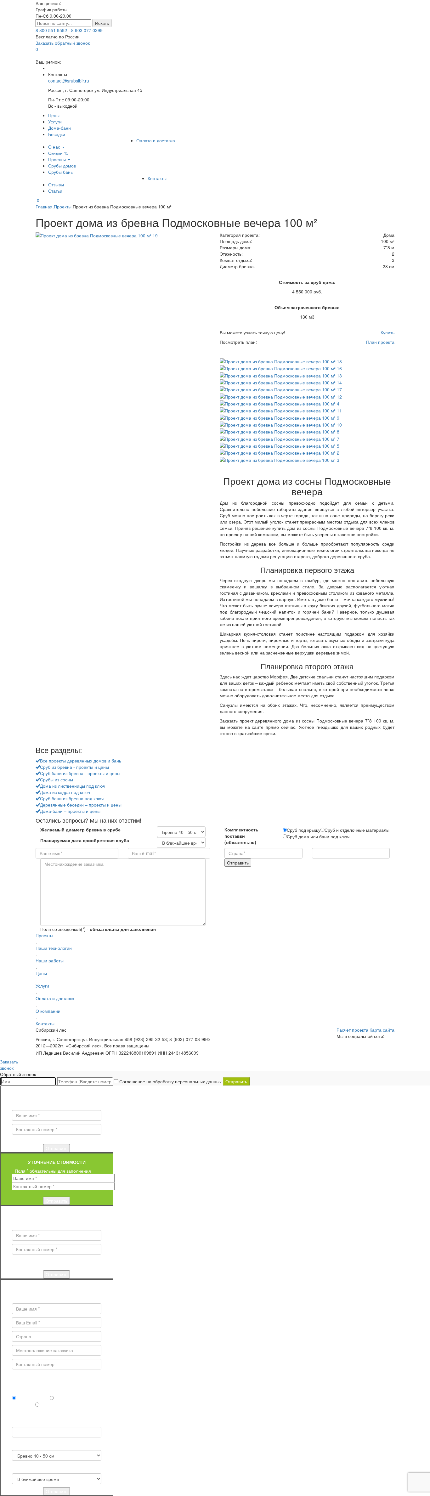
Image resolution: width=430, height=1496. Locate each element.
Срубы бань (60, 172)
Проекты (57, 159)
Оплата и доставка (155, 140)
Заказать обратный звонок (63, 43)
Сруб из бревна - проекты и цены (74, 767)
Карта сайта (382, 1030)
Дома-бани (59, 128)
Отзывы (56, 184)
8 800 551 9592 (51, 30)
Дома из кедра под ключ (65, 792)
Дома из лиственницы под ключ (72, 786)
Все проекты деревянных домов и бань (80, 760)
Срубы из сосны (56, 779)
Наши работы (50, 960)
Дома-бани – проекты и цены (70, 811)
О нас (54, 147)
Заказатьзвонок (9, 1064)
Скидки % (58, 153)
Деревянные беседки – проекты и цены (81, 805)
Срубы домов (62, 165)
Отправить (236, 1081)
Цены (53, 115)
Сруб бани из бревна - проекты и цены (80, 773)
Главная (44, 206)
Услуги (55, 121)
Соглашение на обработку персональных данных (170, 1081)
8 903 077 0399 (87, 30)
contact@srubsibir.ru (68, 80)
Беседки (56, 134)
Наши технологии (54, 948)
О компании (48, 1011)
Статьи (55, 191)
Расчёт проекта (352, 1030)
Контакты (157, 178)
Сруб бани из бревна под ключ (72, 798)
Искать (102, 23)
